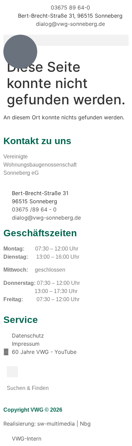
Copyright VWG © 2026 (32, 410)
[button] (12, 371)
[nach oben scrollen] (20, 52)
